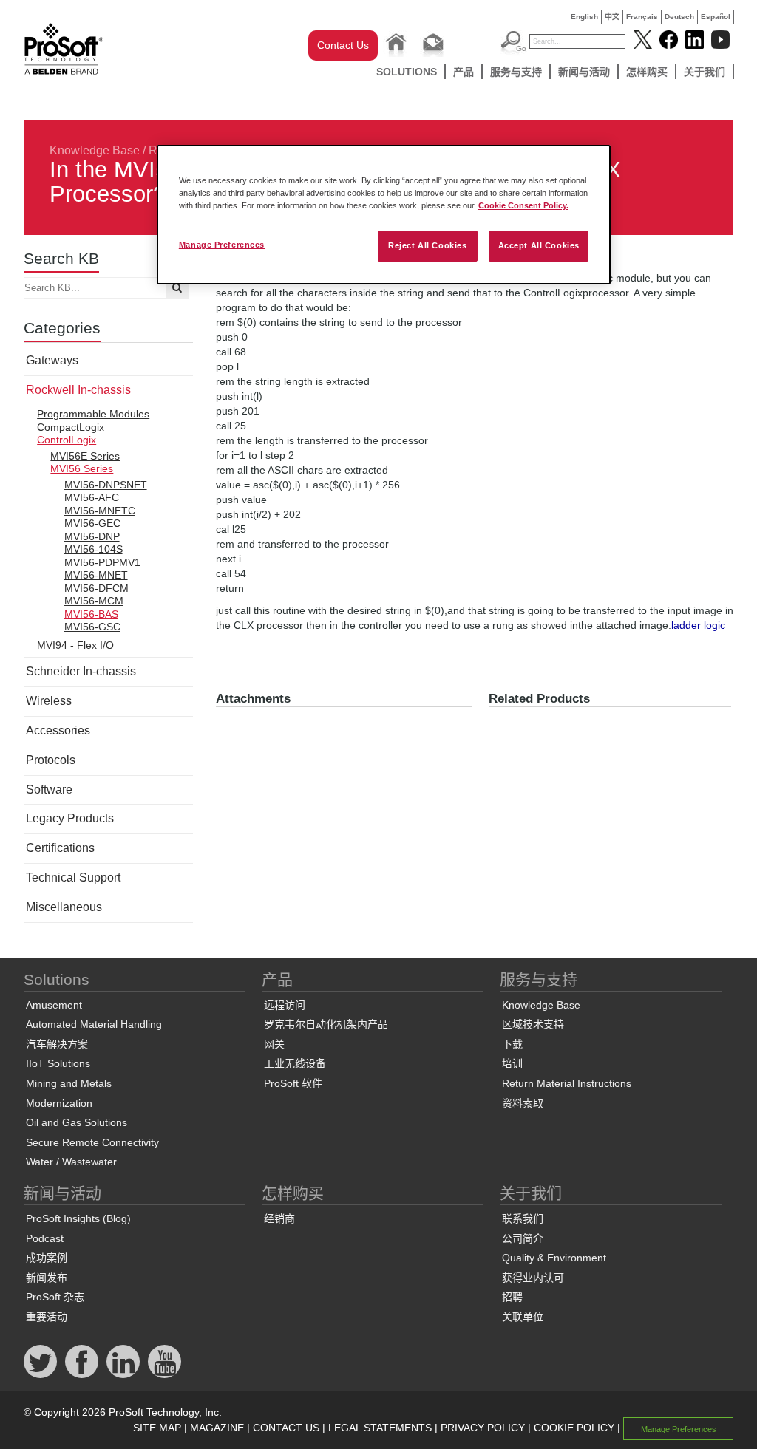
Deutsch (679, 17)
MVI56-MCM (93, 601)
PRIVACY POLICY (483, 1427)
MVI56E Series (85, 456)
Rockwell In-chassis (78, 389)
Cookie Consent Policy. (523, 205)
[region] (384, 214)
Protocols (50, 760)
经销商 (279, 1218)
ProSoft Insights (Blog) (78, 1218)
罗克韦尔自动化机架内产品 (326, 1024)
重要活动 (46, 1317)
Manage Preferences (222, 244)
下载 (512, 1044)
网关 (274, 1044)
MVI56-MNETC (99, 510)
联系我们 (522, 1218)
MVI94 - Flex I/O (75, 645)
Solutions (406, 72)
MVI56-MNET (96, 575)
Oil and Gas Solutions (76, 1122)
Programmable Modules (93, 414)
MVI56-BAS (91, 614)
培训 (512, 1063)
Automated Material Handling (94, 1024)
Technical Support (73, 877)
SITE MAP (157, 1427)
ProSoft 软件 (293, 1083)
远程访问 (284, 1005)
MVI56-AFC (91, 497)
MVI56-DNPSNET (105, 485)
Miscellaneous (64, 907)
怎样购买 (647, 72)
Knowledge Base (95, 150)
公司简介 (522, 1238)
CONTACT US (286, 1427)
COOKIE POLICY (574, 1427)
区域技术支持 (533, 1024)
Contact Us (343, 45)
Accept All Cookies (539, 245)
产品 (463, 72)
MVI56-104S (93, 549)
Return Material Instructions (566, 1083)
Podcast (45, 1238)
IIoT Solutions (58, 1063)
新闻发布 (46, 1277)
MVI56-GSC (92, 627)
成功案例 (46, 1258)
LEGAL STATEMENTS (380, 1427)
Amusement (54, 1005)
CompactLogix (70, 427)
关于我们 (704, 72)
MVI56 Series (81, 468)
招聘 (512, 1297)
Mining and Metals (69, 1083)
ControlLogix (66, 440)
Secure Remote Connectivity (92, 1142)
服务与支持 (516, 72)
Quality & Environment (554, 1258)
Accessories (58, 730)
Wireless (49, 701)
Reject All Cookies (427, 245)
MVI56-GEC (92, 523)
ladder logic (698, 625)
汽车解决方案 (57, 1044)
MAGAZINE (217, 1427)
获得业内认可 (533, 1277)
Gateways (52, 360)
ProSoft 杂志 (55, 1297)
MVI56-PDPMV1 (102, 562)
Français (642, 17)
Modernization (59, 1103)
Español (715, 17)
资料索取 (522, 1103)
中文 (612, 17)
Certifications (60, 848)
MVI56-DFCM (96, 588)
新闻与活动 (584, 72)
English (584, 17)
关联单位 (522, 1317)
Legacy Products (70, 818)
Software (49, 789)
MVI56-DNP (92, 536)
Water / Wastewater (71, 1161)
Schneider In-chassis (81, 671)
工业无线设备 (295, 1063)
